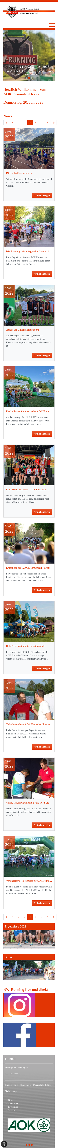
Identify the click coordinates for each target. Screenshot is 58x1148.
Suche (17, 1085)
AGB (48, 1085)
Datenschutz (39, 1085)
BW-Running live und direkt (25, 989)
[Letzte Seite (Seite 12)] (53, 123)
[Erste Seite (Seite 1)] (6, 123)
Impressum (26, 1085)
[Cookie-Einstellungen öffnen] (4, 1144)
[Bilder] (29, 967)
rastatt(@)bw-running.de (16, 1067)
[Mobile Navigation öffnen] (52, 25)
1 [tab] (26, 1145)
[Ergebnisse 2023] (29, 936)
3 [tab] (32, 1145)
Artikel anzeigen (42, 195)
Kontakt (8, 1085)
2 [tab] (29, 1145)
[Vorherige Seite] (13, 123)
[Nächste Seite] (47, 123)
